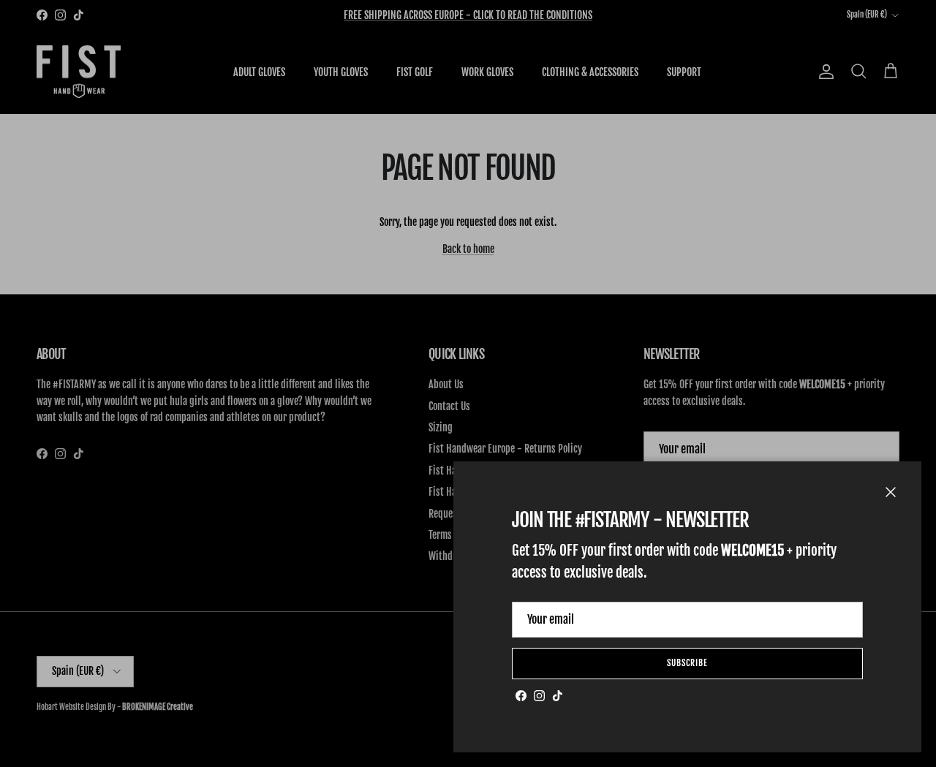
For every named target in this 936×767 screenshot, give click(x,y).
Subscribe (687, 662)
